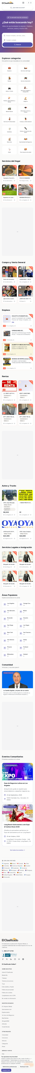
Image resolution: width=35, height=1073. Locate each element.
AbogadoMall (5, 1021)
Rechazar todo (24, 1066)
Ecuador (28, 865)
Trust (3, 984)
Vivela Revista (6, 1027)
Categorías (5, 1043)
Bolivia (14, 863)
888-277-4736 (9, 951)
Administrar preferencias (10, 1066)
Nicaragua (13, 870)
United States (19, 875)
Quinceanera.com (6, 1009)
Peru (5, 872)
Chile (27, 863)
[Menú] (29, 2)
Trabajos (4, 978)
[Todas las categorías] (23, 3)
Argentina (6, 863)
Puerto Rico (12, 872)
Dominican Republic (17, 865)
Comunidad (5, 1035)
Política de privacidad (8, 989)
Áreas (3, 1046)
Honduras (24, 868)
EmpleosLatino (6, 1012)
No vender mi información (9, 998)
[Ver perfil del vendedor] (4, 167)
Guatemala (16, 868)
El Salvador (7, 868)
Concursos (5, 1037)
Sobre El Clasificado (7, 972)
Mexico (6, 870)
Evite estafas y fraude (8, 986)
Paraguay (29, 870)
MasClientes (5, 1018)
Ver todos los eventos (16, 850)
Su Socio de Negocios (8, 1015)
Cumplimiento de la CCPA (8, 995)
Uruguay (28, 875)
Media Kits (4, 975)
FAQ (3, 1054)
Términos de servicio (7, 981)
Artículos (4, 1040)
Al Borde (4, 1024)
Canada (21, 863)
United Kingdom (8, 875)
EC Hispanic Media (7, 1006)
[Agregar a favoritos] (14, 181)
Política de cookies (7, 992)
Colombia (6, 865)
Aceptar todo (6, 1070)
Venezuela (7, 877)
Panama (22, 870)
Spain (20, 872)
